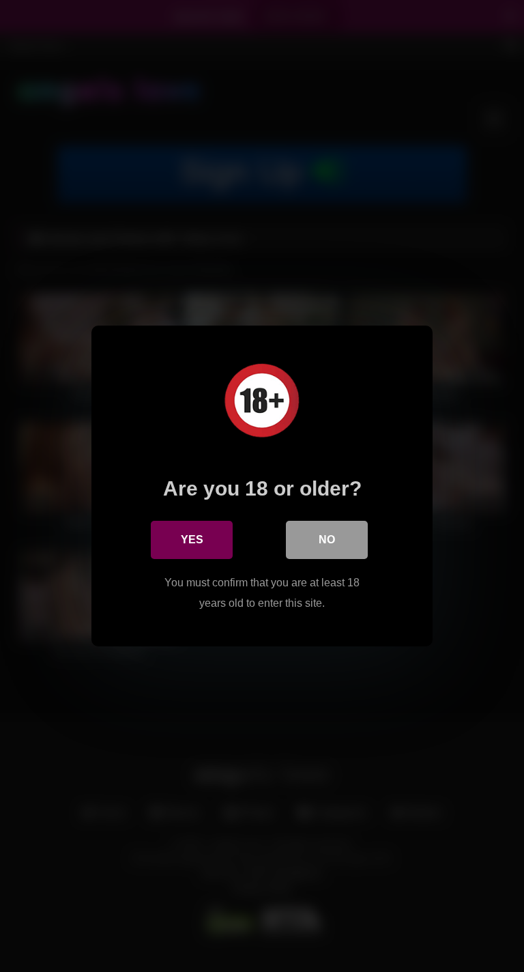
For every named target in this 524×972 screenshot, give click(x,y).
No (327, 539)
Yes (192, 539)
